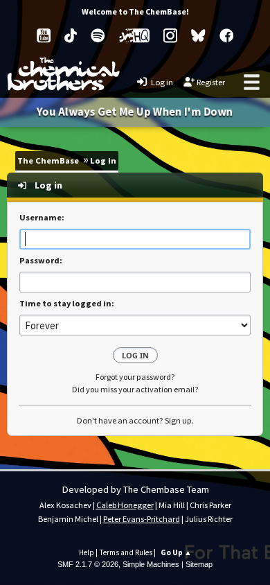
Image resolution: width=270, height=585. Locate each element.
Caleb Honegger (125, 505)
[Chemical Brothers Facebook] (226, 35)
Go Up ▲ (176, 552)
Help (86, 552)
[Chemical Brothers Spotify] (98, 35)
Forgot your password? (135, 377)
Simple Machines (151, 564)
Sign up (178, 420)
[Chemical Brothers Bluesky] (198, 35)
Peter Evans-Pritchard (141, 519)
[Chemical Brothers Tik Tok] (70, 35)
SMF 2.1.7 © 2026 (87, 564)
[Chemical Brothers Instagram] (170, 35)
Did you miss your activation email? (135, 389)
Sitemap (199, 564)
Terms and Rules (125, 552)
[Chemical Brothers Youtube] (44, 35)
